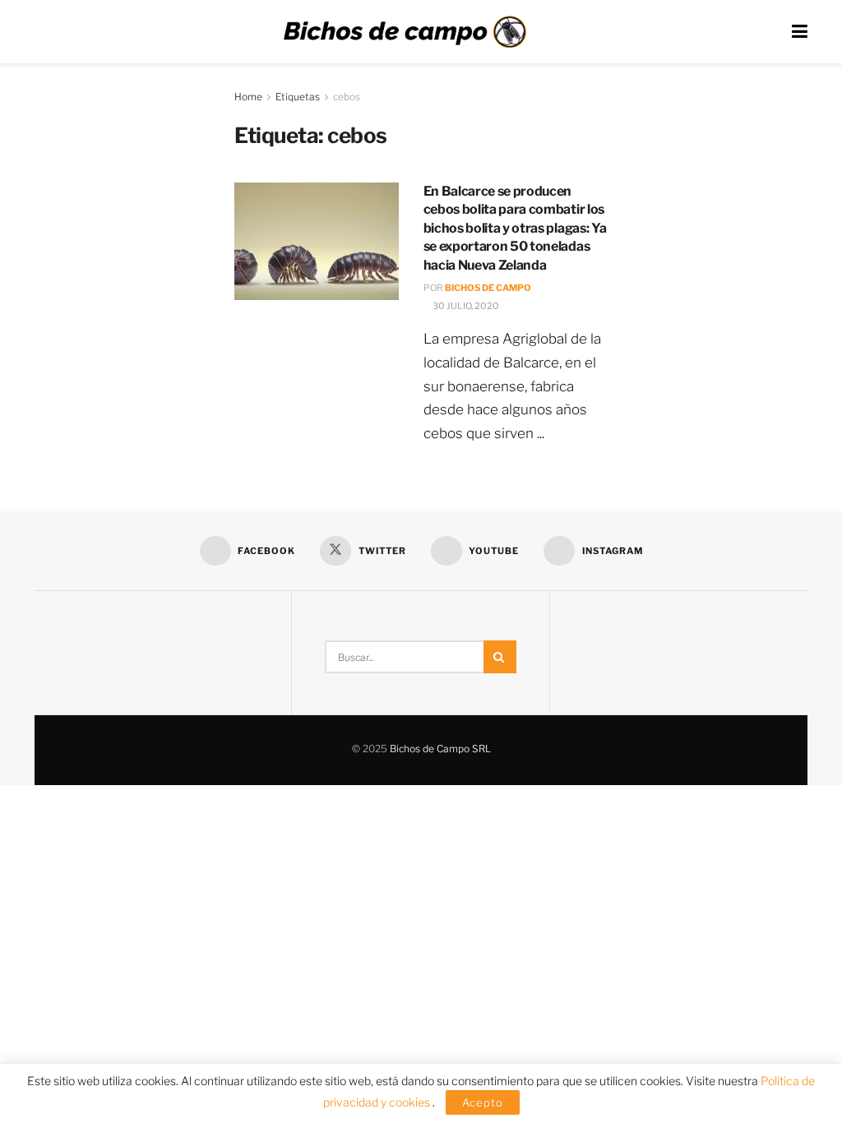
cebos (346, 96)
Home (248, 96)
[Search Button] (499, 656)
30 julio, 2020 (465, 306)
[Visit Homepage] (404, 32)
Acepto (482, 1102)
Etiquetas (297, 96)
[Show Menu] (799, 31)
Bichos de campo (488, 287)
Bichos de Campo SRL (440, 748)
